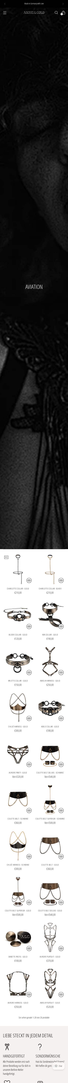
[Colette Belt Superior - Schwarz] (50, 799)
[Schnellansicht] (29, 580)
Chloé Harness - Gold (18, 726)
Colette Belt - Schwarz (18, 818)
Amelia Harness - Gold (50, 680)
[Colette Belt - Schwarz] (18, 799)
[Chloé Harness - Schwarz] (18, 845)
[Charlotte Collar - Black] (50, 569)
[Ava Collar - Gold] (50, 615)
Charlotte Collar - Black (50, 588)
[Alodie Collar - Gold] (18, 615)
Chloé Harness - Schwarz (18, 864)
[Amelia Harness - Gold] (50, 661)
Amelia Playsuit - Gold (50, 1002)
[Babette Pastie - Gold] (18, 937)
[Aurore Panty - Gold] (18, 753)
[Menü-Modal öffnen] (4, 12)
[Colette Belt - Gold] (50, 845)
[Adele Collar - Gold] (50, 707)
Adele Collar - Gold (50, 726)
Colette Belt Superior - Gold (18, 910)
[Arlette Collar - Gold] (18, 661)
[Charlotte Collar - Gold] (18, 569)
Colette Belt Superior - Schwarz (50, 818)
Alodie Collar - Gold (18, 634)
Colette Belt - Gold (50, 864)
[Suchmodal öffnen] (56, 12)
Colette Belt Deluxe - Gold (50, 910)
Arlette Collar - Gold (18, 680)
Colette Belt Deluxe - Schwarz (50, 772)
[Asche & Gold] (34, 13)
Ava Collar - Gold (50, 634)
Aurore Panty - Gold (18, 772)
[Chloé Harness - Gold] (18, 707)
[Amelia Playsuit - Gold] (50, 983)
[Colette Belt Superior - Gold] (18, 891)
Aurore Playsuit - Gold (50, 956)
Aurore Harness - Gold (18, 1002)
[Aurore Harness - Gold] (18, 983)
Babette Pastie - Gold (18, 956)
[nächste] (63, 4)
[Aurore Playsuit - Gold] (50, 937)
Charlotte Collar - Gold (18, 588)
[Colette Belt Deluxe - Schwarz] (50, 753)
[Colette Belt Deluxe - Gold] (50, 891)
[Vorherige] (5, 4)
